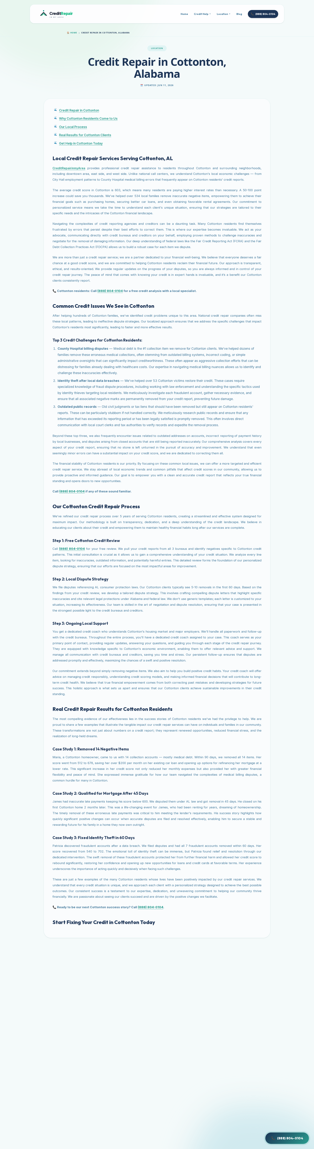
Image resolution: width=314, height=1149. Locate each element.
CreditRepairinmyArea (69, 168)
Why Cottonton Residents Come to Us (88, 118)
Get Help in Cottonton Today (81, 143)
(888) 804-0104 (263, 14)
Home (184, 14)
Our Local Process (73, 127)
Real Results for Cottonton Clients (85, 135)
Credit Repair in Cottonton (79, 110)
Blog (239, 14)
